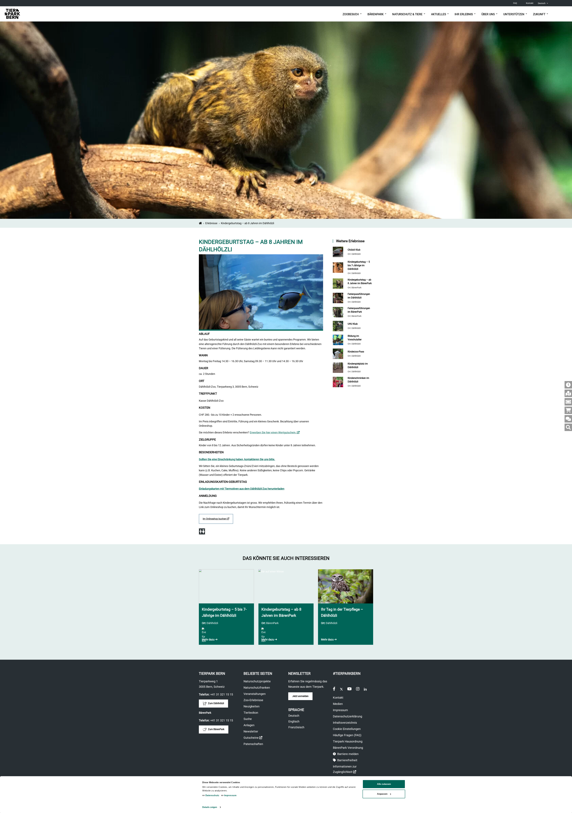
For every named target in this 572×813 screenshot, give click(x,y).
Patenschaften (253, 744)
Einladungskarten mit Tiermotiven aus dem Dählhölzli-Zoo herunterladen (241, 488)
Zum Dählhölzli (215, 703)
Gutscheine (253, 738)
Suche (248, 719)
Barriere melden (347, 754)
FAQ (515, 3)
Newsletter (251, 731)
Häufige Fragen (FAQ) (347, 735)
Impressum (340, 710)
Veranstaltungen (255, 694)
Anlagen (249, 725)
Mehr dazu (208, 639)
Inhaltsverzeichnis (345, 722)
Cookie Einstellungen (347, 729)
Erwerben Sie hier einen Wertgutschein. (275, 432)
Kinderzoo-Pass (356, 351)
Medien (338, 704)
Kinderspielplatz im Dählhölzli (358, 365)
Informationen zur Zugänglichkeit (349, 770)
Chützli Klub (354, 249)
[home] (200, 223)
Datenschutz (212, 795)
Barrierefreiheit (346, 760)
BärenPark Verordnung (348, 747)
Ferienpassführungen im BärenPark (359, 310)
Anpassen (382, 794)
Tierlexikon (251, 712)
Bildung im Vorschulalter (355, 338)
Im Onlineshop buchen (218, 520)
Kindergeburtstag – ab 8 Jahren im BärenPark (360, 281)
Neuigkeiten (251, 706)
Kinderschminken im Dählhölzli (358, 380)
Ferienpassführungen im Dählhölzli (359, 296)
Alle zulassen (384, 784)
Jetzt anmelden (300, 696)
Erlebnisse (211, 223)
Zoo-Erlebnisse (253, 700)
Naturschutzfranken (257, 687)
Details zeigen (209, 807)
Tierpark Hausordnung (347, 741)
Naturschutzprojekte (257, 681)
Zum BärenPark (215, 729)
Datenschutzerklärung (347, 716)
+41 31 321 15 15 (221, 694)
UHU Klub (353, 323)
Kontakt (529, 3)
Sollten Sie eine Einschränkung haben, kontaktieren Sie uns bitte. (237, 459)
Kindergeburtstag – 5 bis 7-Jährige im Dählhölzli (359, 265)
